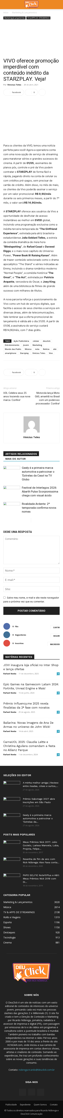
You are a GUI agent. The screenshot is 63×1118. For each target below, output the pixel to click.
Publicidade (11, 1104)
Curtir (56, 627)
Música (28, 349)
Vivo (51, 353)
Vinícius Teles (38, 353)
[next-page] (34, 520)
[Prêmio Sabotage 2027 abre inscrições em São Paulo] (11, 803)
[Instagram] (31, 1092)
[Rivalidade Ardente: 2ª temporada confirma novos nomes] (11, 508)
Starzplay (24, 353)
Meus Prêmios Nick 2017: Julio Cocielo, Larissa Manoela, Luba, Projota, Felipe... (41, 845)
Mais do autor (15, 458)
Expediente (25, 1104)
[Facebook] (22, 1092)
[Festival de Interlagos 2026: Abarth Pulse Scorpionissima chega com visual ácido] (11, 491)
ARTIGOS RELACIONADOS (21, 453)
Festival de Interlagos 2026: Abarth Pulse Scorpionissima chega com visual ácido (40, 491)
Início (5, 12)
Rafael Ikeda (9, 673)
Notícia (46, 349)
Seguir (56, 636)
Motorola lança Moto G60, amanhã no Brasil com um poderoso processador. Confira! (47, 398)
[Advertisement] (31, 39)
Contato (54, 1104)
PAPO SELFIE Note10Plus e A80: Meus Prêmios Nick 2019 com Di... (41, 878)
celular (36, 341)
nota (37, 349)
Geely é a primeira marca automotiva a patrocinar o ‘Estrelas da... (38, 818)
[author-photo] (32, 432)
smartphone (10, 353)
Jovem (26, 345)
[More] (42, 92)
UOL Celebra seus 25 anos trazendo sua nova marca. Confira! (16, 396)
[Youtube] (40, 1092)
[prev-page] (28, 520)
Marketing (37, 345)
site (54, 349)
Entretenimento (12, 345)
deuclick (46, 341)
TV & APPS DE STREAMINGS (38, 18)
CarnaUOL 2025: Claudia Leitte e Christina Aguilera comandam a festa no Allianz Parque (29, 746)
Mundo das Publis (13, 349)
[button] (5, 4)
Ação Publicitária (21, 341)
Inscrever (55, 644)
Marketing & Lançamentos (24, 12)
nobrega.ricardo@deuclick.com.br (37, 1069)
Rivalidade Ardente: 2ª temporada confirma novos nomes (39, 507)
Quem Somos (40, 1104)
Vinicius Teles (14, 84)
